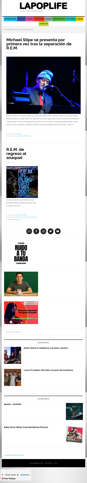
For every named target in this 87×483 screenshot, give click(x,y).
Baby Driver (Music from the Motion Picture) (26, 427)
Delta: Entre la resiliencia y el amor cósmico (46, 348)
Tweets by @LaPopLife (14, 455)
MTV (17, 217)
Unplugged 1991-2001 (13, 219)
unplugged (32, 217)
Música (18, 215)
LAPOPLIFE (43, 7)
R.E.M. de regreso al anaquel (16, 153)
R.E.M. (29, 136)
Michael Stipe (21, 136)
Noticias (19, 134)
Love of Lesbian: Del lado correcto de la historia (48, 370)
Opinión (24, 215)
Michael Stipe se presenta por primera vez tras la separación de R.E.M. (38, 43)
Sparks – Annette (12, 404)
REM (25, 217)
